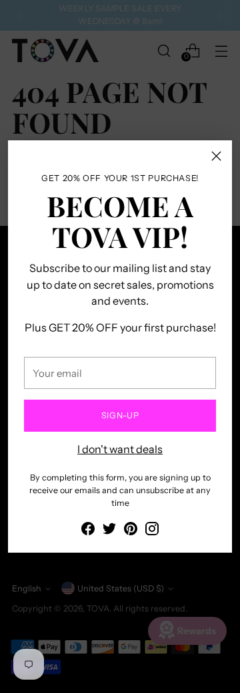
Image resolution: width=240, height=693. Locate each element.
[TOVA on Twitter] (109, 531)
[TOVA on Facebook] (88, 531)
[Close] (216, 156)
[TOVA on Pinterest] (131, 531)
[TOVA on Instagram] (152, 531)
